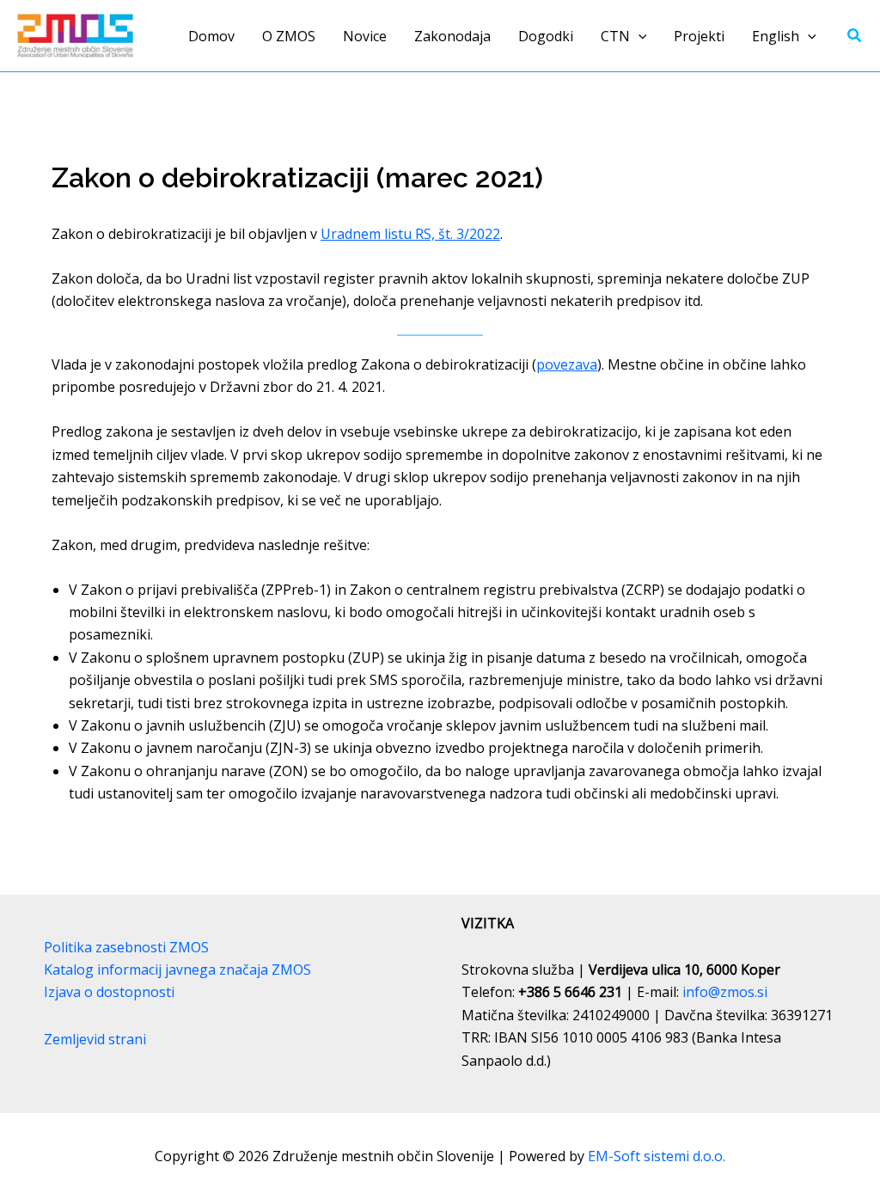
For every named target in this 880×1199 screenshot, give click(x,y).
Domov (211, 36)
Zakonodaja (452, 36)
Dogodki (545, 36)
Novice (365, 36)
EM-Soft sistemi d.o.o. (656, 1156)
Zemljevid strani (95, 1039)
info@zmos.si (724, 991)
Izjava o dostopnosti (109, 991)
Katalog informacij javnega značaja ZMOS (177, 969)
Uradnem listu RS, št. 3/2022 (410, 233)
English (775, 36)
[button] (638, 36)
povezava (566, 364)
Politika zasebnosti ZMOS (126, 947)
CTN (615, 36)
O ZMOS (288, 36)
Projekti (699, 36)
